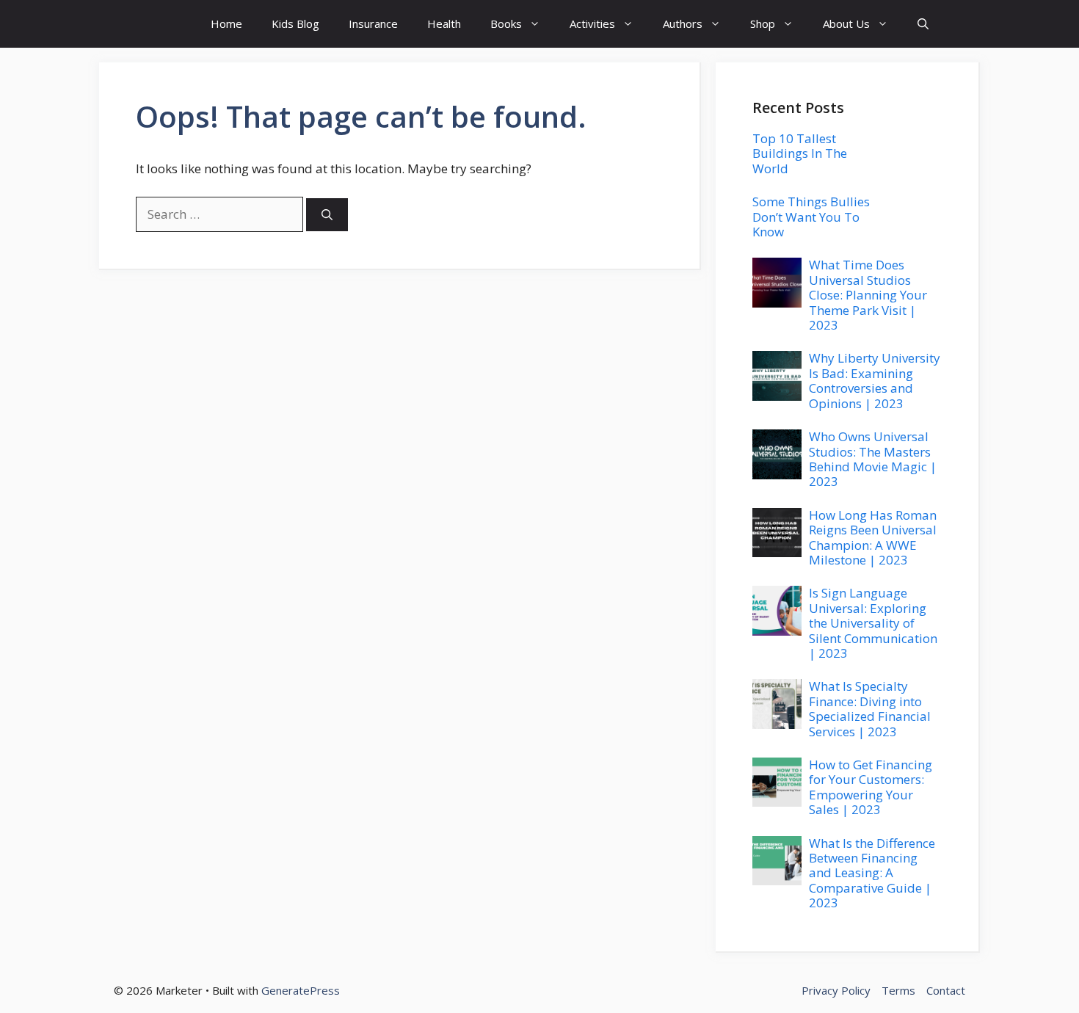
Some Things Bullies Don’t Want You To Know (811, 216)
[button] (923, 24)
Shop (762, 23)
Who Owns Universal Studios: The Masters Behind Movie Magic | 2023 (873, 459)
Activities (592, 23)
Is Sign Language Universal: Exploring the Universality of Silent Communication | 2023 (873, 622)
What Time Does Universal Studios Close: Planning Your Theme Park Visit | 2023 (868, 294)
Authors (682, 23)
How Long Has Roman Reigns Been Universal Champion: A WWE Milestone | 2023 (873, 537)
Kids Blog (295, 23)
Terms (898, 990)
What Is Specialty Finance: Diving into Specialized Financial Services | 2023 (870, 708)
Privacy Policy (836, 990)
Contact (945, 990)
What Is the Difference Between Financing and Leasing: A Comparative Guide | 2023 (872, 873)
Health (444, 23)
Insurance (373, 23)
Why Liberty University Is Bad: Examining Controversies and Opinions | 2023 (874, 380)
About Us (846, 23)
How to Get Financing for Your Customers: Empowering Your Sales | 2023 (870, 787)
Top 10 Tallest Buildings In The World (799, 153)
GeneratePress (300, 990)
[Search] (327, 214)
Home (226, 23)
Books (506, 23)
